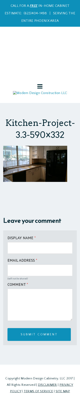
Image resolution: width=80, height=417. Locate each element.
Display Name (21, 237)
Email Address (22, 260)
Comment (17, 284)
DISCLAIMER (47, 385)
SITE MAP (63, 391)
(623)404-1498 (35, 13)
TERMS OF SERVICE (38, 391)
